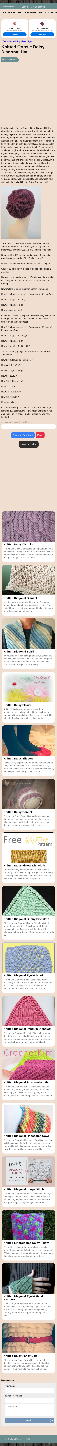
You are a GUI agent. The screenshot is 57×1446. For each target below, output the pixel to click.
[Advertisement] (28, 93)
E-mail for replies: (13, 1396)
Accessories (10, 60)
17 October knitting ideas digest (17, 41)
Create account (38, 7)
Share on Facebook (22, 435)
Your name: (10, 1386)
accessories (7, 422)
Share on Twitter (28, 444)
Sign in (25, 7)
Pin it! (40, 435)
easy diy (17, 422)
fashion (25, 422)
